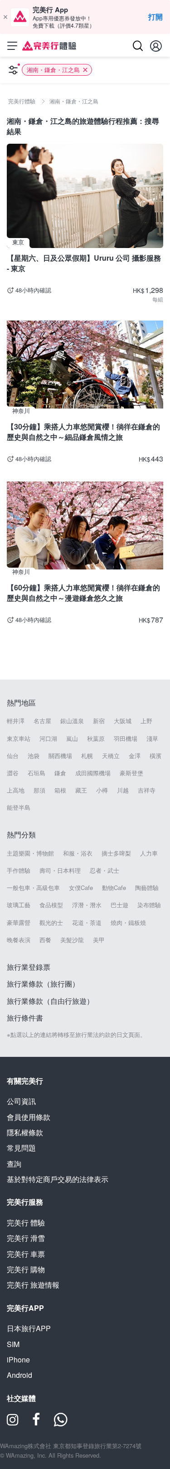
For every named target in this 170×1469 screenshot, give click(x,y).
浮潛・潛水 (87, 905)
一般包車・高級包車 (33, 888)
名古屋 (42, 721)
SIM (13, 1344)
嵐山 (72, 738)
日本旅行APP (29, 1328)
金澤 (135, 756)
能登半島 (18, 807)
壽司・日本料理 (60, 870)
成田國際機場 (93, 773)
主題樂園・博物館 (30, 853)
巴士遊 (119, 905)
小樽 (102, 790)
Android (19, 1375)
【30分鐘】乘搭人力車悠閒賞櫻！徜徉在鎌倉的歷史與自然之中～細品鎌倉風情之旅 (83, 431)
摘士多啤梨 (116, 853)
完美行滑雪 (26, 1238)
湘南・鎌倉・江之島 (53, 69)
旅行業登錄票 (28, 967)
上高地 (15, 790)
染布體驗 (149, 905)
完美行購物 (26, 1269)
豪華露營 (18, 923)
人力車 (149, 853)
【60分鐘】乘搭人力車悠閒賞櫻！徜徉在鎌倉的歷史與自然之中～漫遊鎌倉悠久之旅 (83, 592)
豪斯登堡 (131, 773)
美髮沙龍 (72, 940)
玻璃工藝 (18, 905)
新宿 (99, 721)
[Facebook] (36, 1422)
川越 (123, 790)
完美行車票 (26, 1254)
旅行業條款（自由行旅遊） (50, 1001)
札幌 (87, 756)
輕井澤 (15, 721)
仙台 (13, 756)
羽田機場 (125, 738)
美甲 (99, 940)
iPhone (18, 1359)
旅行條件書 (25, 1017)
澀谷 (13, 773)
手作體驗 (18, 870)
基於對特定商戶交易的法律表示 (57, 1179)
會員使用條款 (28, 1117)
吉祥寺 (146, 790)
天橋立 (111, 756)
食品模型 (51, 905)
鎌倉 (60, 773)
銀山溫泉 (72, 721)
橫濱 (155, 756)
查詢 (14, 1163)
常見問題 (21, 1148)
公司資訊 (21, 1101)
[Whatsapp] (61, 1422)
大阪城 (122, 721)
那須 (39, 790)
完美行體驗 (26, 1222)
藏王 (81, 790)
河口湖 (48, 738)
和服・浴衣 (77, 853)
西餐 (45, 940)
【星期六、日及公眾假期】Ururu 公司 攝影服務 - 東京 (84, 263)
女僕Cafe (81, 888)
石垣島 (36, 773)
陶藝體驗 (147, 888)
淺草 (152, 738)
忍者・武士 (104, 870)
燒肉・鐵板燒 (128, 923)
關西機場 (60, 756)
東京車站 (18, 738)
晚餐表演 (18, 940)
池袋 (33, 756)
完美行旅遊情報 (33, 1284)
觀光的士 (51, 923)
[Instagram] (13, 1422)
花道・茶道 (87, 923)
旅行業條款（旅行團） (43, 983)
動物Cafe (114, 888)
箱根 (60, 790)
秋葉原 (96, 738)
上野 (146, 721)
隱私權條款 (25, 1132)
